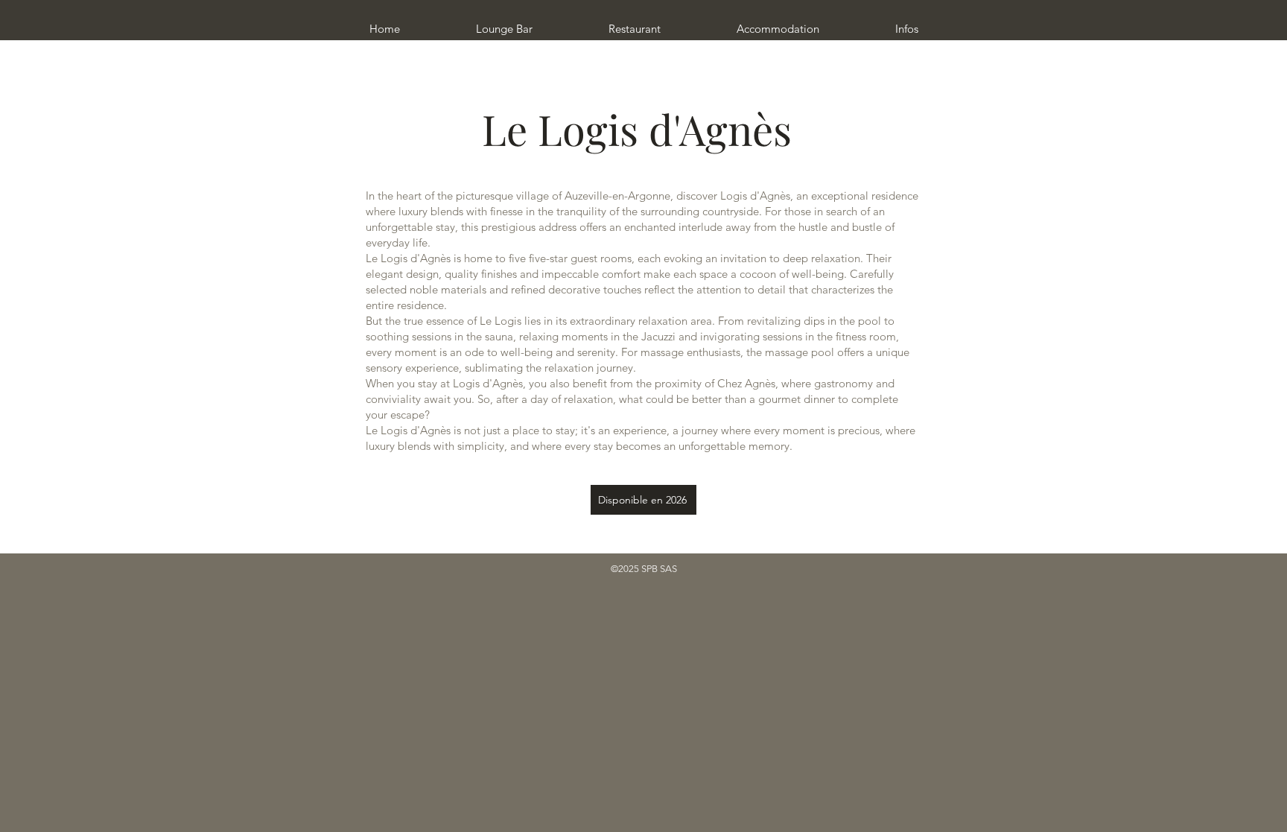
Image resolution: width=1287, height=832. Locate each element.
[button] (635, 22)
